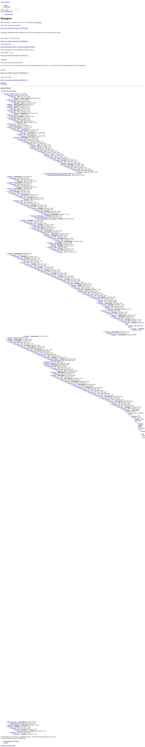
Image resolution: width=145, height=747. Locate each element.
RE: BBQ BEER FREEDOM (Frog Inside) (56, 173)
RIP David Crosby (12, 722)
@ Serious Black (36, 22)
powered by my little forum (8, 745)
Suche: (2, 9)
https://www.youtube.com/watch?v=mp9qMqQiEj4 (14, 41)
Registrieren (7, 7)
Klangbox (6, 93)
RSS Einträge (7, 741)
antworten (3, 83)
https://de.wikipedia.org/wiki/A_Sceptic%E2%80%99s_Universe (18, 47)
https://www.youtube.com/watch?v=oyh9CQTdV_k (14, 55)
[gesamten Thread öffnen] (25, 93)
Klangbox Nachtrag (53, 359)
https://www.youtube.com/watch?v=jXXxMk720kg (14, 28)
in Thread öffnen (8, 14)
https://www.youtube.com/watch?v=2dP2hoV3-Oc (14, 80)
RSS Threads (15, 741)
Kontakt (6, 742)
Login (5, 5)
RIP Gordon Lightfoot (13, 725)
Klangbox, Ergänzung (50, 363)
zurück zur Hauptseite (6, 11)
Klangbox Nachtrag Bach (37, 216)
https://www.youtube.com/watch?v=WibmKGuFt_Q (15, 73)
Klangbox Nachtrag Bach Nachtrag (47, 219)
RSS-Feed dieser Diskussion (8, 91)
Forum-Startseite (5, 2)
